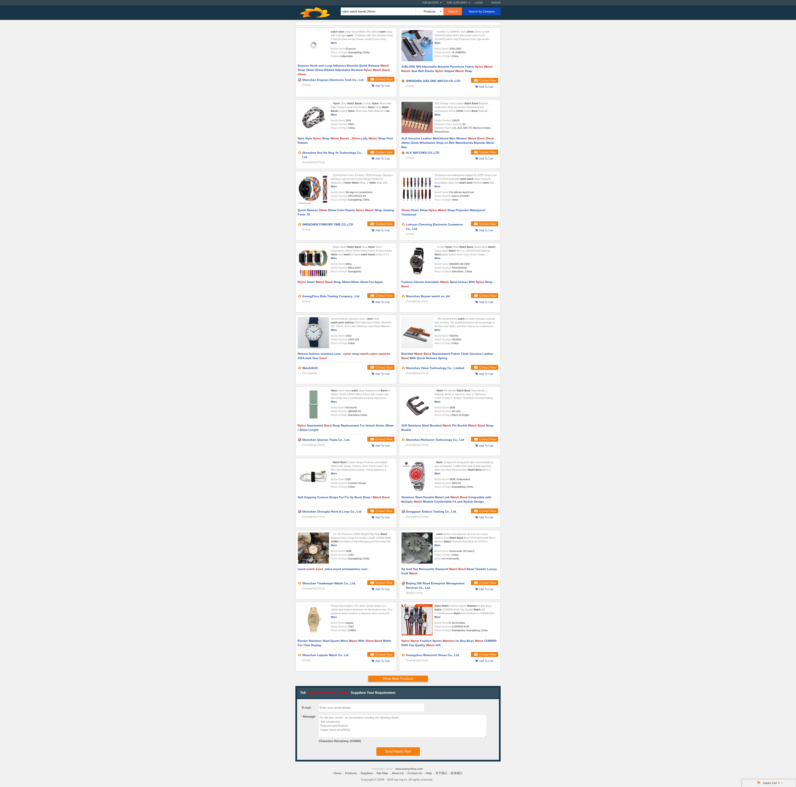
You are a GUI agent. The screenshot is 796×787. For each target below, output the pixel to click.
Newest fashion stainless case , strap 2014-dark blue (344, 356)
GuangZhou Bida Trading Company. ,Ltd (330, 296)
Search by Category (482, 11)
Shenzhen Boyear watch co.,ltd (428, 296)
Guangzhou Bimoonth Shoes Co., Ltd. (433, 655)
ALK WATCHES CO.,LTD (422, 152)
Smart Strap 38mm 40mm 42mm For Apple (340, 282)
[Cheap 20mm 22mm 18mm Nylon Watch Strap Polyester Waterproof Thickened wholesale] (417, 189)
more (334, 42)
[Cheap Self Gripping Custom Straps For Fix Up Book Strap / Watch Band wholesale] (313, 477)
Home (337, 773)
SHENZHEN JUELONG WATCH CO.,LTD (433, 81)
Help (429, 773)
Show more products (398, 678)
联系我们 (456, 773)
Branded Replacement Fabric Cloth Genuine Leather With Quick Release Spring (447, 356)
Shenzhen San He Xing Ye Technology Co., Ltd (332, 155)
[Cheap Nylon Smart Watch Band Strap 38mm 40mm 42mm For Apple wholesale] (313, 261)
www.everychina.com (409, 768)
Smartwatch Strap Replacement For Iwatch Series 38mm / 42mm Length (346, 427)
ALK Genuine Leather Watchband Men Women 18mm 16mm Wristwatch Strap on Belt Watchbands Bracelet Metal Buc (447, 142)
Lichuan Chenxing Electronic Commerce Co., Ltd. (434, 226)
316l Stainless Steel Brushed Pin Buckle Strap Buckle (447, 427)
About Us (398, 773)
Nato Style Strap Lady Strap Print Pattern (345, 140)
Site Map (382, 773)
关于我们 (441, 773)
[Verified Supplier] (300, 80)
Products (351, 773)
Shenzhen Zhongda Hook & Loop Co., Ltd (332, 511)
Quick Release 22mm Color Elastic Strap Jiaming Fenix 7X (346, 212)
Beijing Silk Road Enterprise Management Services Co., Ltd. (435, 585)
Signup (496, 2)
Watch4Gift (310, 368)
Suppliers (366, 773)
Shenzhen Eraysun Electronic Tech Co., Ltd (333, 80)
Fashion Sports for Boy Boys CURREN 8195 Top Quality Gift (448, 643)
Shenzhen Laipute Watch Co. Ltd (325, 655)
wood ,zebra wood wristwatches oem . (333, 569)
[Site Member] (403, 81)
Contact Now (384, 79)
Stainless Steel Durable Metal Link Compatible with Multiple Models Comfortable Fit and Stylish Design (446, 499)
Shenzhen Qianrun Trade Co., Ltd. (326, 439)
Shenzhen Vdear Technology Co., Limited (435, 368)
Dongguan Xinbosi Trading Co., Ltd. (431, 511)
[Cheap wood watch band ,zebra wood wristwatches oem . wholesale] (313, 548)
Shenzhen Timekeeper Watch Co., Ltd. (329, 583)
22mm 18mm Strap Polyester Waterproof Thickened (443, 212)
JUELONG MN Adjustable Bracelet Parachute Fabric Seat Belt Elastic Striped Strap (447, 69)
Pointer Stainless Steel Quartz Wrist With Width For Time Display (344, 643)
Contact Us (415, 773)
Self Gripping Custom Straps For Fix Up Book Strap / (344, 497)
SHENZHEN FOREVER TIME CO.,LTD (327, 224)
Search (452, 11)
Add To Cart (382, 85)
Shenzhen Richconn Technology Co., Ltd (435, 439)
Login (479, 2)
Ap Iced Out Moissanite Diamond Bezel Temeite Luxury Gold (449, 571)
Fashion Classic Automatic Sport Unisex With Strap (447, 284)
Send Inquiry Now (398, 751)
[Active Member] (300, 153)
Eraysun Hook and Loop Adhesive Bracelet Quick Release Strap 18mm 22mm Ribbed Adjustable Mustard (344, 69)
